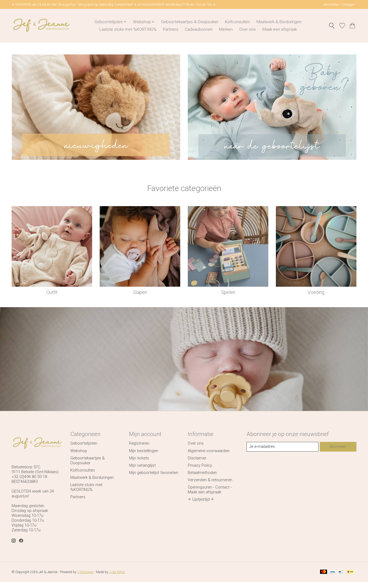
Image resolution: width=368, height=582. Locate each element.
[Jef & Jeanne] (41, 25)
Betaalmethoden (202, 472)
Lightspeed (85, 572)
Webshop (78, 450)
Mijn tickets (139, 458)
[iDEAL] (350, 572)
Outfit (52, 292)
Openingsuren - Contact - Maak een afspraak (210, 489)
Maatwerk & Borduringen (278, 21)
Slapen (140, 292)
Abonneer (337, 446)
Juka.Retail (117, 572)
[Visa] (332, 572)
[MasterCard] (323, 572)
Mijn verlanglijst (142, 465)
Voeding (316, 292)
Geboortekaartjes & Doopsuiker (189, 21)
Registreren (139, 443)
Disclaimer (197, 458)
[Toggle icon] (332, 25)
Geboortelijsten (83, 443)
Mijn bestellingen (143, 450)
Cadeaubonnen (199, 29)
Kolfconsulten (237, 21)
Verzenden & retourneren (210, 479)
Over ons (247, 29)
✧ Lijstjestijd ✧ (201, 499)
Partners (170, 29)
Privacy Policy (200, 465)
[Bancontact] (341, 572)
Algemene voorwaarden (209, 450)
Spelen (228, 292)
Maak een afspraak (279, 29)
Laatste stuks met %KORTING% (128, 29)
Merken (226, 29)
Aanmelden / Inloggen (339, 4)
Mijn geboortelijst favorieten (153, 472)
